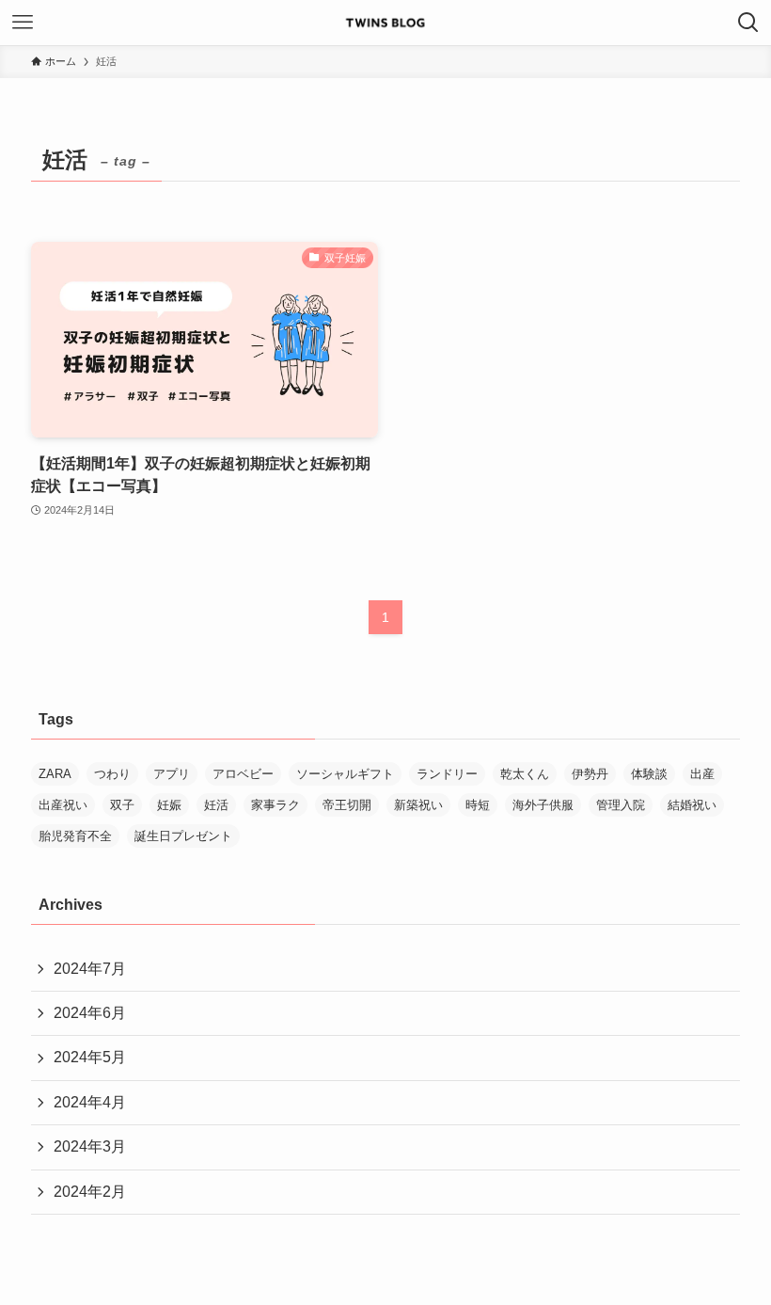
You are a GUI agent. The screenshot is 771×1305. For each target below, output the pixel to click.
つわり (112, 774)
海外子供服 (543, 805)
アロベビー (243, 774)
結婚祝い (692, 805)
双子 (122, 805)
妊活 (216, 805)
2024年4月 (90, 1102)
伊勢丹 (590, 774)
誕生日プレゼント (183, 836)
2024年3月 (90, 1146)
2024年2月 (90, 1192)
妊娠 (169, 805)
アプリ (171, 774)
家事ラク (275, 805)
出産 (702, 774)
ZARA (55, 774)
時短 (477, 805)
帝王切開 (347, 805)
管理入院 (620, 805)
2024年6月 (90, 1013)
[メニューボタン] (22, 22)
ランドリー (447, 774)
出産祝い (63, 805)
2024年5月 (90, 1057)
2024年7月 (90, 969)
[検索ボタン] (748, 22)
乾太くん (524, 774)
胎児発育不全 (75, 836)
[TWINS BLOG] (386, 22)
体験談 (649, 774)
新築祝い (418, 805)
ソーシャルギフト (345, 774)
